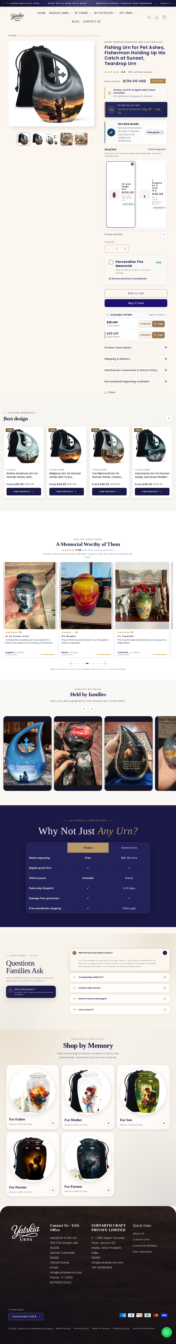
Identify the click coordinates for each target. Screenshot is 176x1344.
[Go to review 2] (77, 663)
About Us (138, 1233)
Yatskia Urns (24, 1328)
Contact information (143, 1328)
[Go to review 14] (100, 663)
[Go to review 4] (81, 663)
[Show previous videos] (84, 709)
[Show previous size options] (157, 234)
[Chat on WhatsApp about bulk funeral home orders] (167, 1332)
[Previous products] (160, 418)
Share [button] (111, 392)
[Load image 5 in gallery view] (81, 139)
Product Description (117, 347)
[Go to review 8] (89, 663)
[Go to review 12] (96, 663)
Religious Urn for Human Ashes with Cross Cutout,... (65, 475)
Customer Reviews (145, 1245)
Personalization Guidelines (129, 278)
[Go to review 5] (82, 663)
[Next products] (169, 418)
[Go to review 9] (91, 663)
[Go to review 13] (98, 663)
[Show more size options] (164, 234)
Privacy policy (81, 1328)
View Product (22, 491)
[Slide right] (92, 139)
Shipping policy (121, 1328)
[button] (149, 17)
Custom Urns (141, 1239)
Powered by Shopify (42, 1328)
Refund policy (63, 1328)
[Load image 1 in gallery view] (23, 139)
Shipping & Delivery (117, 359)
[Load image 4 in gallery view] (66, 139)
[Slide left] (12, 139)
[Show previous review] (71, 663)
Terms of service (101, 1328)
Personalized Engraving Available (126, 381)
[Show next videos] (92, 709)
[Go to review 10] (93, 663)
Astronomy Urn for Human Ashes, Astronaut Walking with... (152, 475)
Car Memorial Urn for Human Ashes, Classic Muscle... (106, 475)
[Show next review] (105, 663)
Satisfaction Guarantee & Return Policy (130, 370)
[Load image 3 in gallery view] (52, 139)
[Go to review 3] (79, 663)
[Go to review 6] (84, 663)
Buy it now (136, 303)
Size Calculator (142, 1251)
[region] (88, 463)
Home (12, 35)
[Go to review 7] (86, 663)
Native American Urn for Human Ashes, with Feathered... (22, 475)
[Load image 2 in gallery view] (37, 139)
